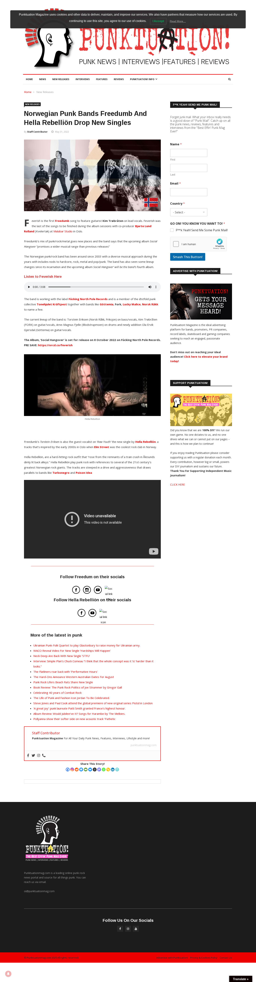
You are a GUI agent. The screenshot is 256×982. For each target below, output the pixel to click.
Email (175, 183)
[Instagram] (72, 769)
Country (177, 203)
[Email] (86, 769)
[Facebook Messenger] (81, 769)
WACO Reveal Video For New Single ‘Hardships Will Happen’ (72, 650)
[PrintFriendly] (117, 769)
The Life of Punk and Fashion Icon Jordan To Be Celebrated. (71, 698)
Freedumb (62, 221)
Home (29, 79)
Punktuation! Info (142, 79)
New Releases (60, 79)
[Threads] (95, 769)
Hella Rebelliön (145, 442)
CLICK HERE (177, 484)
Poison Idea (84, 472)
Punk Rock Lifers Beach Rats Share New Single (63, 682)
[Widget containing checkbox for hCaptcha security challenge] (198, 244)
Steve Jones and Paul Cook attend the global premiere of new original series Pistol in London (93, 703)
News (42, 79)
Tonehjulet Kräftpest (52, 304)
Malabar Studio (63, 231)
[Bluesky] (90, 769)
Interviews (83, 79)
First (172, 159)
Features (101, 79)
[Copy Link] (108, 769)
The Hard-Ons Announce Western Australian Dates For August (73, 677)
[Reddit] (77, 769)
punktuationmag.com (143, 745)
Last (172, 174)
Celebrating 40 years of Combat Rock (57, 692)
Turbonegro (61, 472)
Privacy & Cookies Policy (203, 957)
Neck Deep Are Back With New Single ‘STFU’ (61, 656)
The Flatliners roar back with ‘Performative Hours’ (65, 671)
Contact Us (226, 957)
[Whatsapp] (104, 769)
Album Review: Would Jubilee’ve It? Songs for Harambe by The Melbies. (79, 713)
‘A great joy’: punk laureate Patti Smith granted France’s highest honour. (79, 708)
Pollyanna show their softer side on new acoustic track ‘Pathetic (74, 719)
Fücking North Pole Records (88, 299)
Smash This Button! (187, 257)
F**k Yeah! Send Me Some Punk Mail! (202, 230)
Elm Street (101, 447)
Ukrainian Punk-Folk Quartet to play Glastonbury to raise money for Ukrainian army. (86, 645)
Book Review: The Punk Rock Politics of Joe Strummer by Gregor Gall (77, 687)
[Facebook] (68, 769)
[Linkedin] (113, 769)
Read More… (178, 21)
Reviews (119, 79)
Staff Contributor (37, 131)
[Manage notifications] (8, 974)
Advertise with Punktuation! (172, 957)
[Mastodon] (99, 769)
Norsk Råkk (150, 304)
